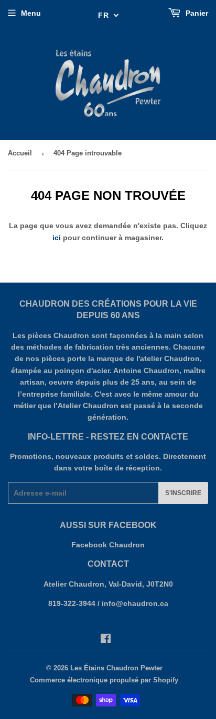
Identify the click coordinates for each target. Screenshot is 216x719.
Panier (195, 13)
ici (56, 237)
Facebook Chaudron (108, 545)
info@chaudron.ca (135, 603)
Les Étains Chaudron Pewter (116, 668)
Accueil (20, 153)
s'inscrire (183, 493)
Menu (31, 13)
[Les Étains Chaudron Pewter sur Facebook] (105, 640)
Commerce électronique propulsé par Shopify (104, 680)
